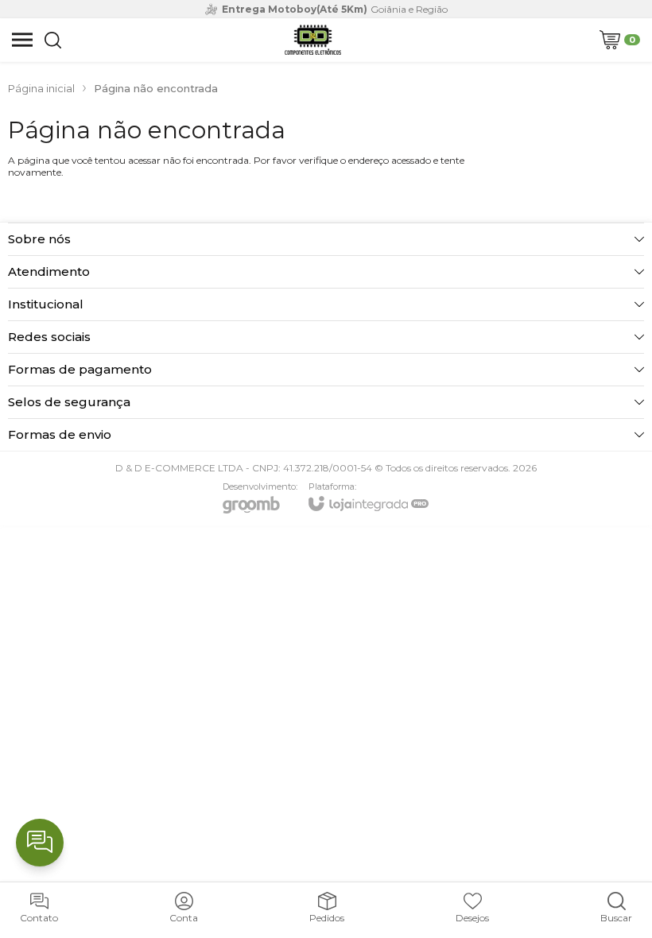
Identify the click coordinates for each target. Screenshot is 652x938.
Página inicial (41, 88)
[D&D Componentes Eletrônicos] (312, 40)
